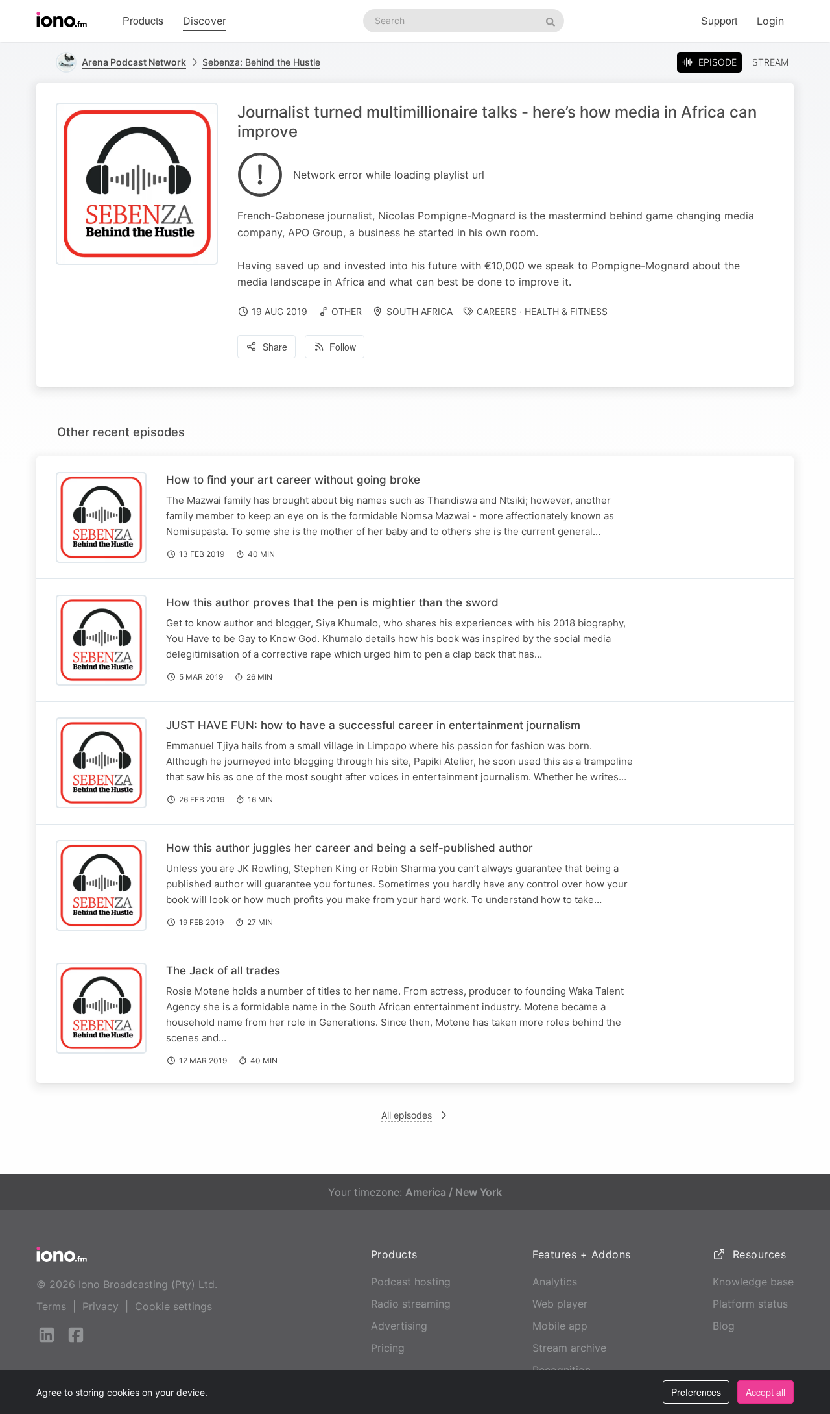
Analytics (554, 1281)
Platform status (750, 1303)
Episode (717, 62)
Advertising (399, 1325)
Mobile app (559, 1325)
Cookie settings (173, 1306)
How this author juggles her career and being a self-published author (349, 847)
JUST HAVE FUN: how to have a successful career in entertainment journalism (373, 725)
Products (143, 20)
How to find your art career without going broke (293, 479)
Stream (770, 62)
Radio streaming (411, 1303)
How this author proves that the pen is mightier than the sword (332, 602)
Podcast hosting (411, 1281)
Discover (204, 20)
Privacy (100, 1306)
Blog (724, 1325)
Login (770, 20)
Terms (51, 1306)
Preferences (696, 1391)
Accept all (765, 1391)
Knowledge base (753, 1281)
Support (719, 20)
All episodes (406, 1115)
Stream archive (569, 1347)
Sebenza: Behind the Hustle (261, 62)
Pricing (388, 1347)
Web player (559, 1303)
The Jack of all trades (223, 970)
